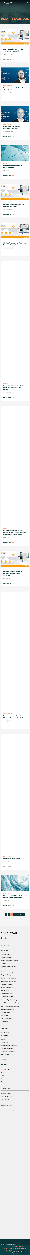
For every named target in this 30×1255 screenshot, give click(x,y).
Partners (3, 1079)
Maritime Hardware (6, 993)
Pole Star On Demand (7, 1048)
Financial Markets (6, 954)
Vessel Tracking (5, 990)
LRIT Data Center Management (10, 1006)
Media (2, 1075)
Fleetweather (4, 1021)
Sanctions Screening (7, 972)
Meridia (3, 1039)
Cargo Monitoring (6, 975)
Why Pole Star (5, 1069)
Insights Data (4, 1042)
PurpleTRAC (4, 1036)
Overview (3, 1059)
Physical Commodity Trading (9, 966)
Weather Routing (5, 1012)
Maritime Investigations (7, 1009)
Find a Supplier (5, 1099)
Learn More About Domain (8, 1051)
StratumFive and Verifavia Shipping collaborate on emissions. (12, 573)
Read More (7, 59)
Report (5, 163)
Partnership (7, 47)
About (2, 1072)
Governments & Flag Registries (9, 960)
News (5, 528)
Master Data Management (8, 981)
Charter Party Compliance (8, 978)
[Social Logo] (1, 938)
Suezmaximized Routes (11, 859)
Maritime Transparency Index (9, 1045)
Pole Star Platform (6, 1033)
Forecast (6, 893)
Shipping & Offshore (6, 957)
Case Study (7, 856)
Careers (3, 1082)
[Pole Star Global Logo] (7, 2)
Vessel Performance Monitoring (10, 1003)
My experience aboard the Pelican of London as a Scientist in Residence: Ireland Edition (14, 532)
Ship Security (4, 1015)
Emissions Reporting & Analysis (10, 1000)
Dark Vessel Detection (7, 996)
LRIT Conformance (6, 1018)
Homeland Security (6, 984)
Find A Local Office (6, 1096)
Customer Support (6, 1093)
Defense (3, 963)
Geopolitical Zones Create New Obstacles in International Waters (14, 387)
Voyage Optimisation (7, 987)
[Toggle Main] (28, 2)
